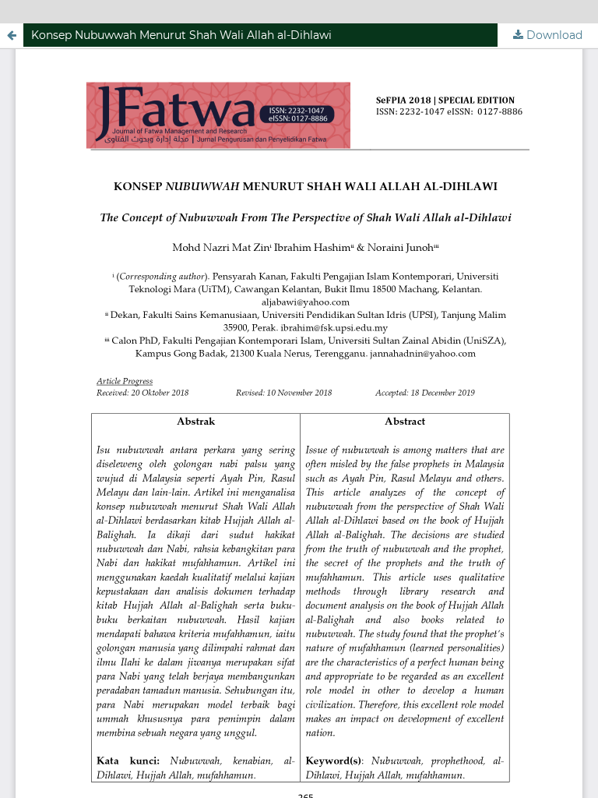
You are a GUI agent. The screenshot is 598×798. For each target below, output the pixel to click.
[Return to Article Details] (11, 35)
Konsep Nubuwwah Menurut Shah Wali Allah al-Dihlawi (181, 35)
